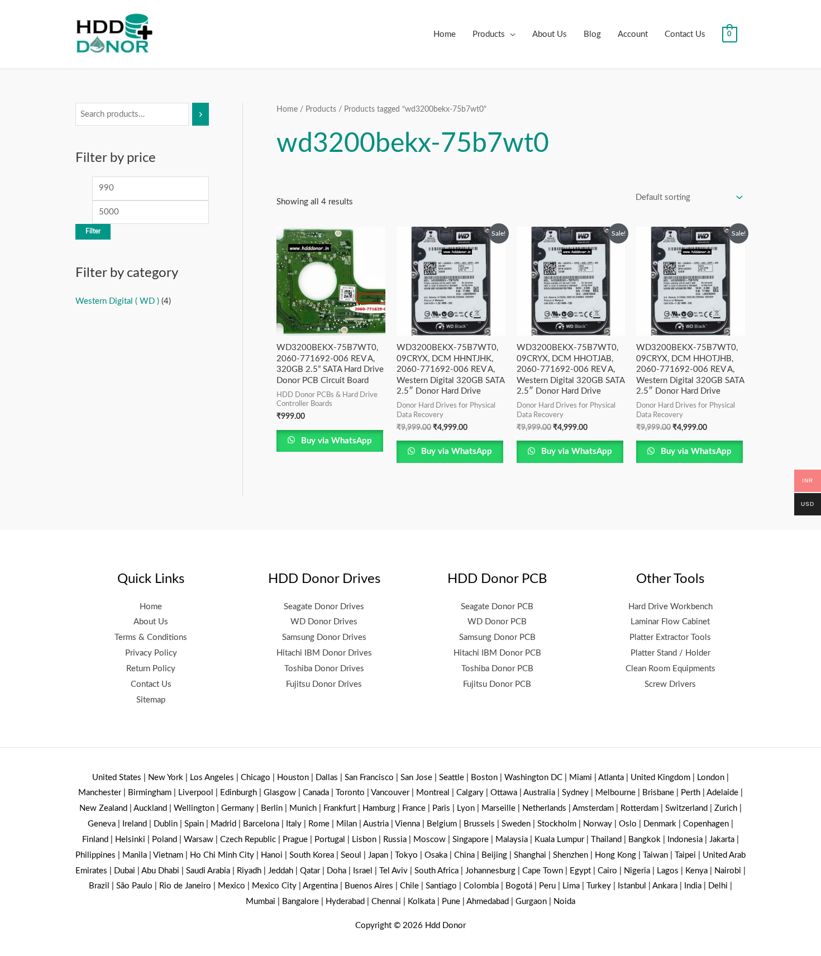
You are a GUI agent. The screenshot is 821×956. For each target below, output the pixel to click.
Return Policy (150, 669)
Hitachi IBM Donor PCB (497, 653)
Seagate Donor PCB (497, 607)
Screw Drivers (670, 684)
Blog (592, 34)
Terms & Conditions (150, 637)
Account (633, 34)
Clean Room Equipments (670, 669)
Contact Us (685, 34)
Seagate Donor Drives (324, 607)
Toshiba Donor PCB (497, 669)
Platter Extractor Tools (670, 637)
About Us (549, 34)
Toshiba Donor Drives (324, 669)
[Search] (200, 114)
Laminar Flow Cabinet (670, 622)
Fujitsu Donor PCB (497, 684)
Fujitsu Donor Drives (324, 684)
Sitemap (150, 700)
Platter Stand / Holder (670, 653)
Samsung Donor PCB (497, 637)
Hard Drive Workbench (670, 607)
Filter (93, 231)
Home (444, 34)
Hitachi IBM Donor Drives (324, 653)
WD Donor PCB (497, 622)
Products (488, 34)
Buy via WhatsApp (335, 441)
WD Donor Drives (323, 622)
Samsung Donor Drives (324, 637)
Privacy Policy (151, 653)
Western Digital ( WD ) (117, 301)
